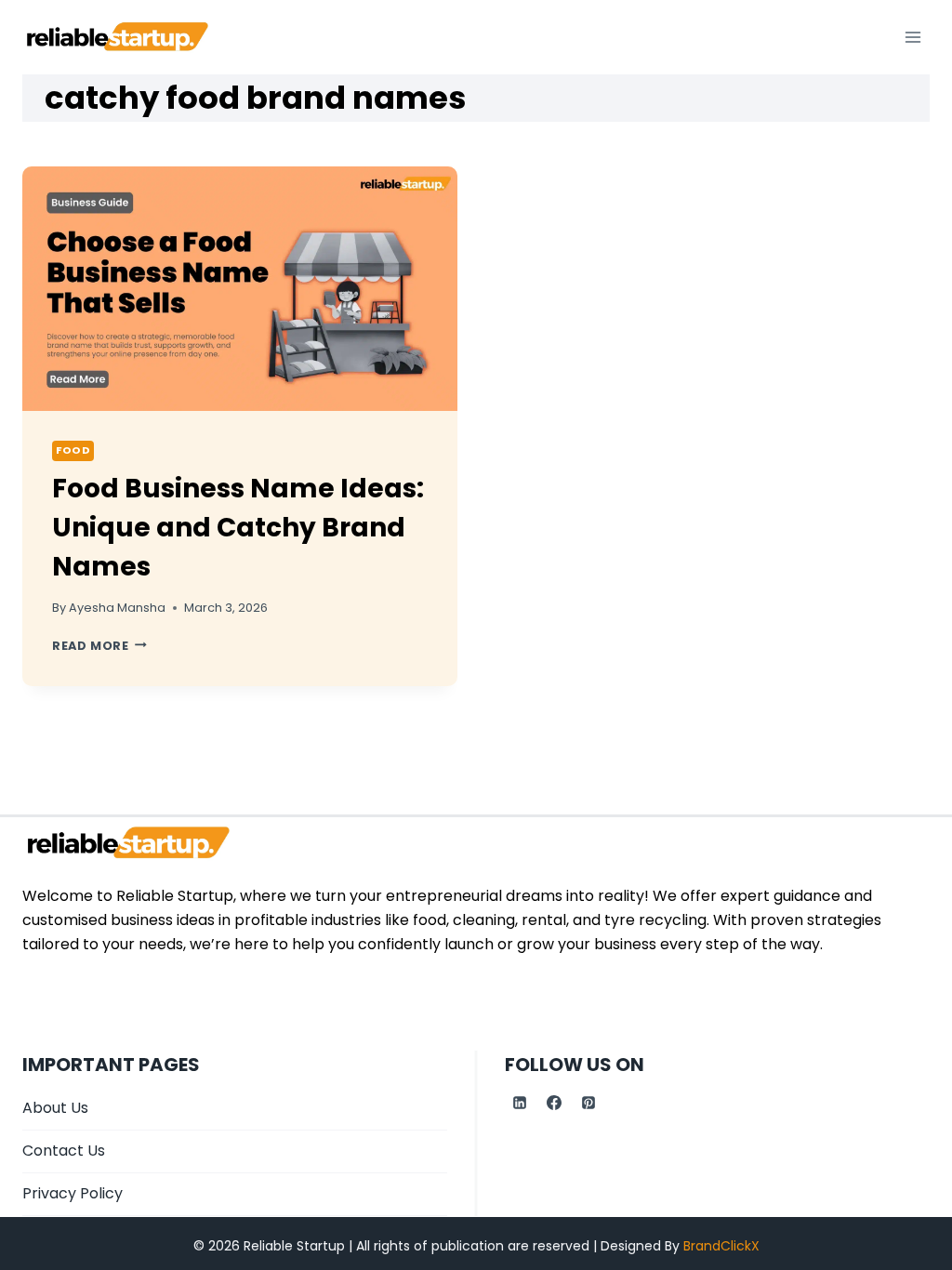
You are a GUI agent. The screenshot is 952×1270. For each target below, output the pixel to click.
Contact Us (63, 1150)
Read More (99, 646)
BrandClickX (721, 1246)
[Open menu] (912, 36)
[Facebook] (554, 1103)
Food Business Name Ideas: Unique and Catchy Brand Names (238, 527)
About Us (55, 1107)
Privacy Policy (72, 1193)
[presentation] (239, 288)
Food (73, 450)
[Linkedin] (520, 1103)
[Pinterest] (588, 1103)
